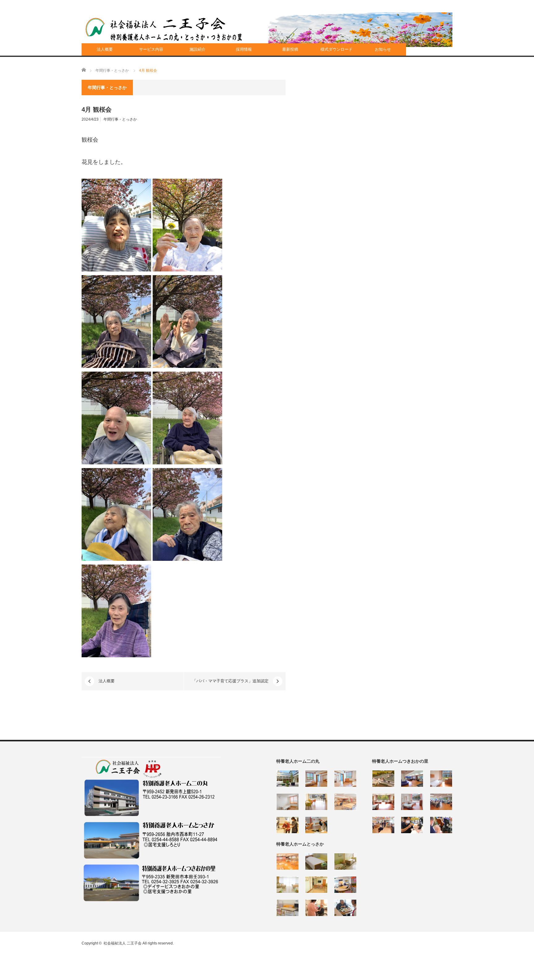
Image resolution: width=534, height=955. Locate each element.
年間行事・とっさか (120, 119)
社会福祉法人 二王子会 (123, 943)
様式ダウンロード (336, 49)
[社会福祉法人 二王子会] (164, 29)
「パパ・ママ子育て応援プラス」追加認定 (230, 681)
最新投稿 (290, 49)
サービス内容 (151, 49)
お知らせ (383, 49)
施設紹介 (197, 49)
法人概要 (105, 49)
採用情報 (244, 49)
